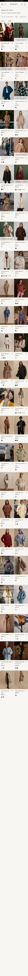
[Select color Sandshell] (1, 638)
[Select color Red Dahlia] (1, 553)
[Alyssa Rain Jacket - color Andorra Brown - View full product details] (21, 174)
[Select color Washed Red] (1, 49)
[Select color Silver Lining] (17, 189)
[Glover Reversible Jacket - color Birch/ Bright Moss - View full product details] (7, 594)
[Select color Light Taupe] (17, 134)
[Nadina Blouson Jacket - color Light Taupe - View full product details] (7, 288)
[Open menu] (2, 4)
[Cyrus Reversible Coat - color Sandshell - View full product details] (7, 623)
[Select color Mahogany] (16, 49)
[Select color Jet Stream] (1, 467)
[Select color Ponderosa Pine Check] (16, 107)
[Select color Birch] (1, 246)
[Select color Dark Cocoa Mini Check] (16, 248)
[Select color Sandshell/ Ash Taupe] (16, 580)
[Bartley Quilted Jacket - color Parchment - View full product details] (21, 202)
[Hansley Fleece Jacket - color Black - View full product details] (21, 425)
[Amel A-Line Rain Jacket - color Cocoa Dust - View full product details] (7, 425)
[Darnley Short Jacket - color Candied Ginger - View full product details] (21, 146)
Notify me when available (21, 68)
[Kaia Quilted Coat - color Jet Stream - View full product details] (7, 452)
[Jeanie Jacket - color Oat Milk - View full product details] (7, 481)
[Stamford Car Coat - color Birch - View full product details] (7, 397)
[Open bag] (24, 4)
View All (3, 16)
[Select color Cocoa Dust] (1, 440)
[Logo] (14, 4)
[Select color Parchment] (16, 217)
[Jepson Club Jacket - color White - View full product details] (7, 342)
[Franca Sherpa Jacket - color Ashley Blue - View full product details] (21, 594)
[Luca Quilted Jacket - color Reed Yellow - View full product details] (21, 508)
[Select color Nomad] (1, 219)
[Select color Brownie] (16, 330)
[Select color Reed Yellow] (1, 105)
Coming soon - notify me (21, 39)
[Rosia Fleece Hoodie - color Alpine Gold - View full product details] (21, 623)
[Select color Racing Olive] (17, 668)
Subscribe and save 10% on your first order (14, 0)
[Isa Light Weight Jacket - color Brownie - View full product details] (21, 315)
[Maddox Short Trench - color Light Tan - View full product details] (7, 119)
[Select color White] (1, 358)
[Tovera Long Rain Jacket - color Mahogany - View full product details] (21, 32)
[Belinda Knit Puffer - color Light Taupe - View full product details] (21, 481)
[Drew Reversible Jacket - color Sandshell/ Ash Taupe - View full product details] (21, 565)
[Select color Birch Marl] (16, 275)
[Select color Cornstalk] (1, 78)
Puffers (16, 16)
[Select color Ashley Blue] (16, 553)
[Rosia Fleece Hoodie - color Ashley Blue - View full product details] (21, 537)
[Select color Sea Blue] (3, 105)
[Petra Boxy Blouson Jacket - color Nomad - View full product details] (7, 202)
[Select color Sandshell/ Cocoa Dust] (1, 526)
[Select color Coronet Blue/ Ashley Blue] (3, 668)
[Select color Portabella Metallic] (3, 697)
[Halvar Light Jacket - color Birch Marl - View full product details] (21, 260)
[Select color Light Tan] (1, 134)
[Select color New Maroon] (17, 440)
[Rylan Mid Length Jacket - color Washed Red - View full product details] (7, 32)
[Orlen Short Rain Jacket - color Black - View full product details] (7, 174)
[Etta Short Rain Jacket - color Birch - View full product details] (7, 231)
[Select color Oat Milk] (16, 358)
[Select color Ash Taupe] (20, 189)
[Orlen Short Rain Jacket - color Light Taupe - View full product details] (21, 119)
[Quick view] (12, 24)
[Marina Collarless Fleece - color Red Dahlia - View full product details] (7, 537)
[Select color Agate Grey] (16, 469)
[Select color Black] (16, 134)
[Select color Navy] (3, 358)
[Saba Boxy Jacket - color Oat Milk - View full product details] (21, 342)
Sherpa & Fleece (23, 16)
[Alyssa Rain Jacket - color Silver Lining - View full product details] (7, 260)
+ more (23, 189)
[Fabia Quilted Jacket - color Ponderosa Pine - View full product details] (7, 146)
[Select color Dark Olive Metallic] (1, 697)
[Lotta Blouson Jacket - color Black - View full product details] (21, 370)
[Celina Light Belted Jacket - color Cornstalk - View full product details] (7, 61)
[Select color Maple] (17, 303)
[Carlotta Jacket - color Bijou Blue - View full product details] (7, 315)
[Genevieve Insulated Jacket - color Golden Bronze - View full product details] (21, 61)
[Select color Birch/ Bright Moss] (1, 611)
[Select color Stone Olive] (19, 189)
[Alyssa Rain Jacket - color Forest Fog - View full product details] (21, 397)
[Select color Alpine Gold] (17, 553)
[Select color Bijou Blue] (1, 330)
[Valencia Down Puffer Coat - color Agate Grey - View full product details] (21, 452)
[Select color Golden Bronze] (16, 78)
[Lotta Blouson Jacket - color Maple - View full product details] (21, 288)
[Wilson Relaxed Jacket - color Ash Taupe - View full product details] (21, 679)
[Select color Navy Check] (1, 582)
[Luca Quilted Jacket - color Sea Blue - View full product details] (7, 90)
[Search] (5, 4)
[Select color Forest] (5, 358)
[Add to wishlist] (13, 43)
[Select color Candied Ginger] (16, 162)
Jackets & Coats (10, 16)
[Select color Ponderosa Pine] (3, 162)
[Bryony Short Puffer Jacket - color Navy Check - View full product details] (7, 565)
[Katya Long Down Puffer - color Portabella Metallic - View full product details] (7, 679)
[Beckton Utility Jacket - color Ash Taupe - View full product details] (7, 370)
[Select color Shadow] (1, 162)
